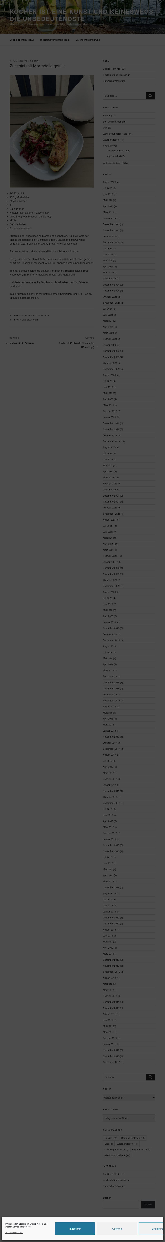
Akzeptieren (75, 1228)
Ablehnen (117, 1228)
